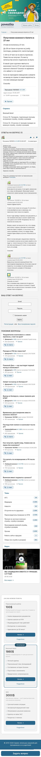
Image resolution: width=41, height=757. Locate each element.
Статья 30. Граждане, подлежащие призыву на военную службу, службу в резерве (19, 118)
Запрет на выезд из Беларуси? (15, 382)
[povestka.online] (7, 25)
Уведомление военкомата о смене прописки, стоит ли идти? (17, 336)
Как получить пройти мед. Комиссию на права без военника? (19, 444)
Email (20, 301)
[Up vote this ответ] (30, 137)
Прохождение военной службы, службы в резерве (21, 526)
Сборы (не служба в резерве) (21, 540)
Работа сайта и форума (20, 535)
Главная (3, 32)
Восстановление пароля (26, 324)
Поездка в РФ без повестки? (14, 351)
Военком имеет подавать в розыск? (17, 477)
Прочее (20, 341)
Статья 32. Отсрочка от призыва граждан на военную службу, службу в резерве (19, 124)
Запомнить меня (20, 315)
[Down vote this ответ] (36, 137)
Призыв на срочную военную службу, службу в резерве (21, 520)
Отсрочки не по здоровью (21, 510)
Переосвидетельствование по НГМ (21, 515)
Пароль (19, 308)
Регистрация (8, 324)
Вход (37, 25)
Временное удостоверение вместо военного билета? (17, 414)
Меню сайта (27, 25)
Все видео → (9, 580)
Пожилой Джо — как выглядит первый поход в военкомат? (18, 366)
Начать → (20, 634)
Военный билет (8, 113)
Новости (21, 506)
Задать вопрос (20, 753)
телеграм (12, 177)
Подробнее (20, 639)
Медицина (21, 502)
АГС (21, 497)
